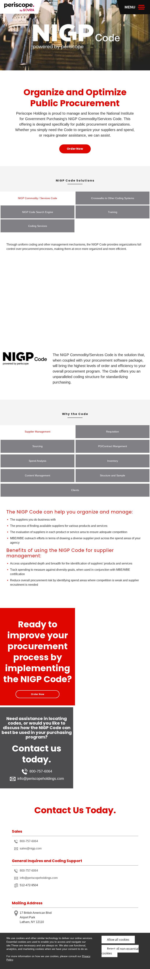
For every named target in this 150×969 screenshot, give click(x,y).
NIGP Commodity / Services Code (37, 198)
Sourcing (37, 446)
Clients (75, 490)
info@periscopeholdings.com (40, 779)
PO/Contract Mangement (112, 446)
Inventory (112, 460)
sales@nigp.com (31, 848)
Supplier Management (37, 431)
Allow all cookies (118, 940)
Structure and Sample (112, 475)
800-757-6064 (29, 841)
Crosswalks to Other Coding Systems (112, 198)
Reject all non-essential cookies (120, 951)
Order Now (75, 149)
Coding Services (37, 225)
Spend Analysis (37, 460)
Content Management (37, 475)
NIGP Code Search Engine (37, 212)
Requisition (112, 431)
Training (112, 212)
